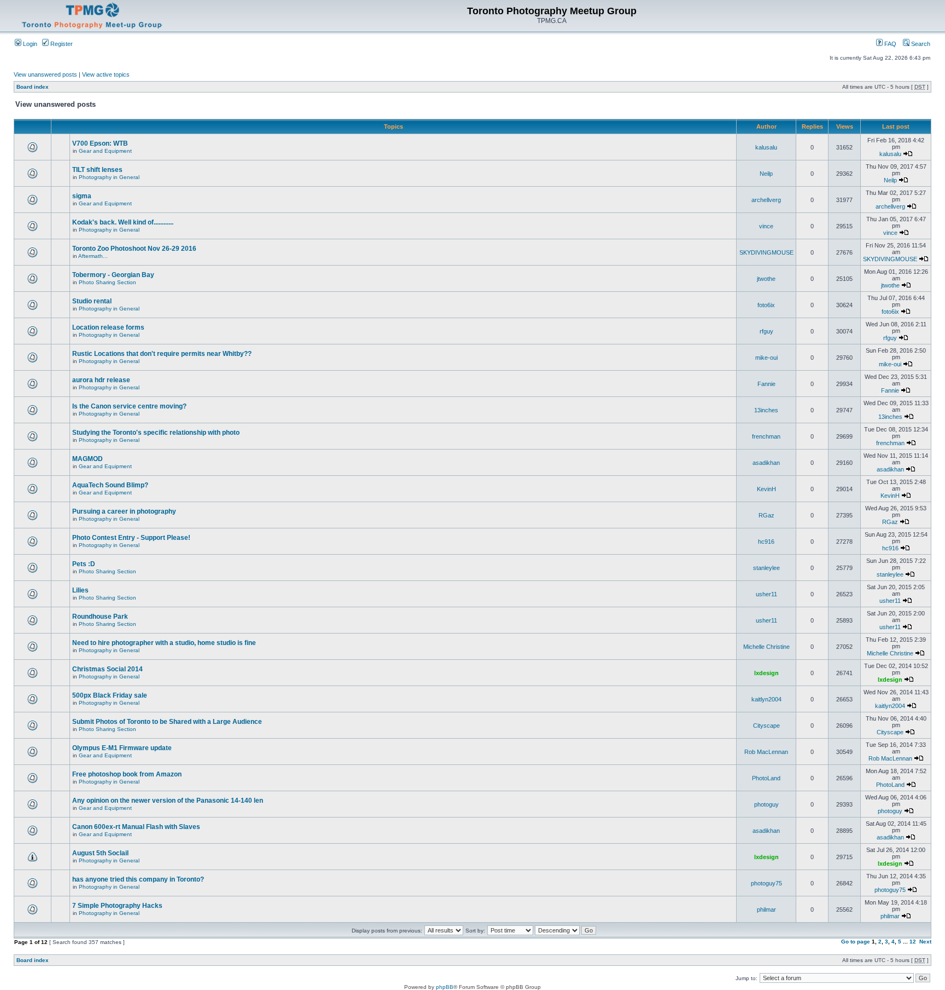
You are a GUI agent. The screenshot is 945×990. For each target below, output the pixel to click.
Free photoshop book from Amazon (127, 774)
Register (61, 44)
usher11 (766, 594)
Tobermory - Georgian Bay (113, 275)
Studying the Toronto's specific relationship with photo (156, 432)
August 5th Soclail (100, 853)
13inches (766, 410)
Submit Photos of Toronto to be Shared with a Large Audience (167, 722)
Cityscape (766, 725)
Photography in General (109, 177)
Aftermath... (93, 256)
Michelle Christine (766, 646)
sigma (81, 196)
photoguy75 (766, 883)
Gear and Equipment (105, 151)
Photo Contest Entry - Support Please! (131, 538)
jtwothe (766, 278)
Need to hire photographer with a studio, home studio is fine (164, 643)
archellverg (766, 200)
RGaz (766, 515)
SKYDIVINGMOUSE (766, 252)
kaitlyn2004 (766, 699)
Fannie (766, 384)
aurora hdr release (101, 380)
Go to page (855, 942)
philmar (766, 909)
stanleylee (766, 568)
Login (29, 44)
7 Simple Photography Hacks (117, 906)
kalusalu (766, 147)
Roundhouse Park (100, 616)
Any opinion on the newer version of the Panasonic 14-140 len (167, 800)
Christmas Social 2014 (107, 669)
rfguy (766, 331)
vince (766, 226)
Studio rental (92, 301)
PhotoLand (766, 778)
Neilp (766, 173)
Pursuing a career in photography (124, 511)
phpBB (444, 987)
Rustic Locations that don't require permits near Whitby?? (162, 354)
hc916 (766, 541)
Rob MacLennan (766, 752)
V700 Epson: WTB (100, 143)
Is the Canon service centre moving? (129, 406)
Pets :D (83, 564)
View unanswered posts (45, 74)
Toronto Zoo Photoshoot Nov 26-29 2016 (134, 248)
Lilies (80, 590)
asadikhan (766, 462)
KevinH (766, 489)
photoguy (766, 804)
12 (912, 942)
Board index (32, 87)
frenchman (766, 436)
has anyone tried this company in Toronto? (138, 879)
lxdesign (766, 673)
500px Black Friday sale (109, 695)
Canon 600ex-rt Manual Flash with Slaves (136, 827)
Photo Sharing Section (107, 282)
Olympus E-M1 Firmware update (122, 748)
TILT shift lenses (97, 170)
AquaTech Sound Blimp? (110, 485)
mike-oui (766, 357)
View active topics (106, 74)
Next (925, 942)
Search (919, 44)
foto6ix (766, 305)
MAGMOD (87, 459)
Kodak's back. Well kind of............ (122, 222)
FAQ (889, 44)
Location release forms (108, 327)
